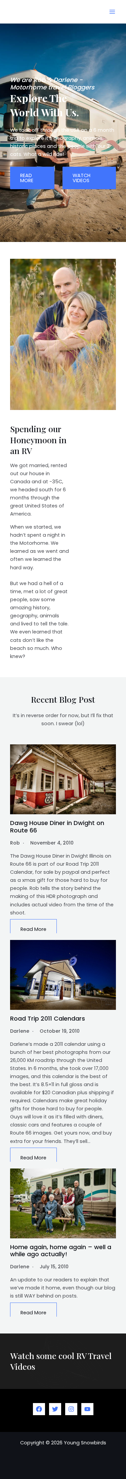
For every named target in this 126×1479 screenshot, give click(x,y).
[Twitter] (55, 1409)
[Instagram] (71, 1409)
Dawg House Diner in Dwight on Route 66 (57, 826)
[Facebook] (39, 1409)
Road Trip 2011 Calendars (47, 1018)
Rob (15, 842)
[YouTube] (87, 1409)
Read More (33, 929)
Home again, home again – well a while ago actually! (60, 1251)
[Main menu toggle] (112, 12)
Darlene (19, 1031)
